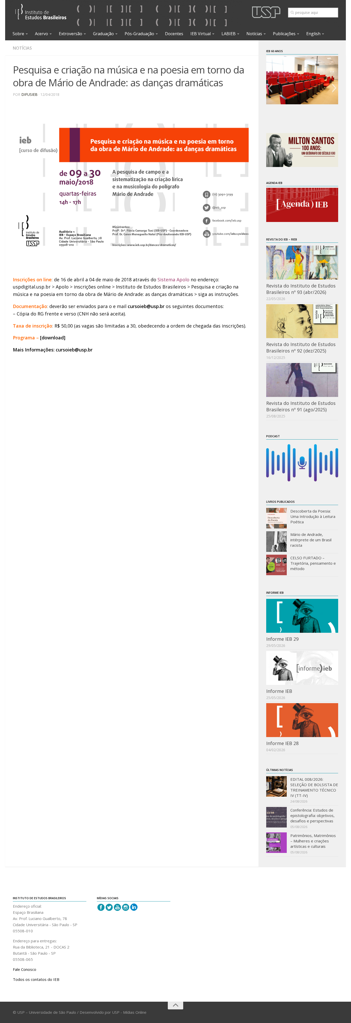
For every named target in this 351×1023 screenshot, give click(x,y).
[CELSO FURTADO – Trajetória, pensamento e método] (276, 565)
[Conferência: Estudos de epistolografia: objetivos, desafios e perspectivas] (276, 817)
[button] (269, 88)
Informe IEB (279, 691)
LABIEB (228, 33)
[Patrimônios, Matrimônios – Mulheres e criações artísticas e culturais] (276, 842)
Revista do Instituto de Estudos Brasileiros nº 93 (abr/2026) (301, 289)
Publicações (284, 33)
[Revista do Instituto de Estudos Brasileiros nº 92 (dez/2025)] (302, 321)
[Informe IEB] (302, 668)
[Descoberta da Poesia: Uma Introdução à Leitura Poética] (276, 518)
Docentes (174, 33)
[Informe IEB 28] (302, 720)
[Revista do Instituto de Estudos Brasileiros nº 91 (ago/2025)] (302, 380)
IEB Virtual (200, 33)
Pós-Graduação (139, 33)
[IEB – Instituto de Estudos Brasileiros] (41, 13)
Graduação (103, 33)
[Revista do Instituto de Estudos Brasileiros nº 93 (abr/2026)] (302, 263)
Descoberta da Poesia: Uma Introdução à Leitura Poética (312, 516)
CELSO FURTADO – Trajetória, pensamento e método (313, 563)
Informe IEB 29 (282, 639)
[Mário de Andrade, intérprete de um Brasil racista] (276, 541)
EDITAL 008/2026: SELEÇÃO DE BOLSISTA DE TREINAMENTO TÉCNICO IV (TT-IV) (314, 787)
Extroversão (70, 33)
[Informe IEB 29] (302, 616)
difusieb (29, 94)
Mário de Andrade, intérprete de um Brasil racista (310, 540)
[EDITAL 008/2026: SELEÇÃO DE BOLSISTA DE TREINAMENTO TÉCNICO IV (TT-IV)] (276, 786)
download (53, 337)
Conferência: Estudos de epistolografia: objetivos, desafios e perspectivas (312, 815)
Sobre (18, 33)
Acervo (41, 33)
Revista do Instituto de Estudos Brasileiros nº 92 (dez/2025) (301, 347)
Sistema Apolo (173, 279)
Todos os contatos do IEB (36, 979)
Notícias (254, 33)
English (313, 33)
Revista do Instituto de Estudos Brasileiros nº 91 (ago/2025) (301, 406)
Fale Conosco (24, 969)
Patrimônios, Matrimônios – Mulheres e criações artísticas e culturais (313, 841)
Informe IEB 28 (282, 743)
